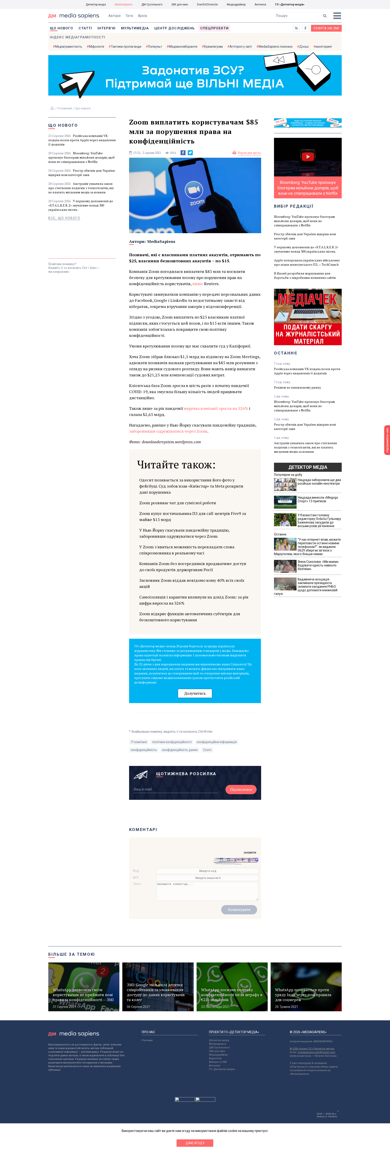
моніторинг (324, 46)
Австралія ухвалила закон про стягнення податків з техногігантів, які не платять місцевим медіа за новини (81, 187)
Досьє (304, 46)
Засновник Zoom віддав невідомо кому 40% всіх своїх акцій (191, 583)
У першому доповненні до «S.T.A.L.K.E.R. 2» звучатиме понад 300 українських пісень (80, 205)
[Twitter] (190, 152)
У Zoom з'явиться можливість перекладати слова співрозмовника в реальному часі (186, 550)
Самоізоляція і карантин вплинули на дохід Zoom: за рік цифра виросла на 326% (193, 600)
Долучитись (195, 693)
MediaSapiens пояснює (275, 46)
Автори (114, 16)
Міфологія (96, 46)
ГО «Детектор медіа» (289, 4)
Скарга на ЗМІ (326, 28)
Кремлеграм (213, 46)
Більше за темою (71, 954)
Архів (142, 16)
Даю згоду (195, 1143)
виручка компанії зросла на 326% (216, 408)
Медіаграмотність (68, 46)
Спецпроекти (214, 28)
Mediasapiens (217, 1043)
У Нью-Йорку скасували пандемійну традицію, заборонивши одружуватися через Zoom (184, 533)
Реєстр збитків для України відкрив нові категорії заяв (81, 172)
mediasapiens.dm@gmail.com (316, 1052)
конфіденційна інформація (217, 742)
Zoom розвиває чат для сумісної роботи (177, 502)
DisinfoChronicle (207, 4)
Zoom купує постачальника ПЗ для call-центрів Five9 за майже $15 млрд (192, 516)
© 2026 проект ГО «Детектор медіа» (312, 1048)
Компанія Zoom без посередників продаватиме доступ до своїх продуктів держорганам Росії (192, 566)
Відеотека (215, 1058)
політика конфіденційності (172, 742)
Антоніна (260, 4)
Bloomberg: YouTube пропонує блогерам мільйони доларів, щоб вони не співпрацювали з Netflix (81, 157)
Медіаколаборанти (183, 46)
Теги (129, 16)
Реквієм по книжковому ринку (297, 387)
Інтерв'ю (107, 28)
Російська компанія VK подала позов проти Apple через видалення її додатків (82, 140)
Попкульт (155, 46)
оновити (250, 852)
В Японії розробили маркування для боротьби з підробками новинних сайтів (305, 275)
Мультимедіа (135, 28)
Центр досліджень (174, 28)
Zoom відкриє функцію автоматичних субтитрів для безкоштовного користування (189, 616)
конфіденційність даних (180, 750)
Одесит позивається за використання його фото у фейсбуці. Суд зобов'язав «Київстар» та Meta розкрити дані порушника (191, 486)
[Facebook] (183, 152)
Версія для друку (249, 153)
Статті (85, 28)
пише (197, 283)
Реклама (147, 1040)
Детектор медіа (96, 4)
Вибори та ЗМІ (218, 1062)
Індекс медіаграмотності (77, 37)
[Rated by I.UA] (185, 1100)
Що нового (61, 28)
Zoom (207, 750)
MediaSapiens (123, 4)
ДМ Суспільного (152, 4)
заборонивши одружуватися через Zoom (168, 431)
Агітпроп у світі (241, 46)
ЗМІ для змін (179, 4)
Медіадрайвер (236, 4)
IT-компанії (65, 108)
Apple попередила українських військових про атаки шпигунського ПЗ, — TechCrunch (307, 262)
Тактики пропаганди (126, 46)
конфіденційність (144, 750)
